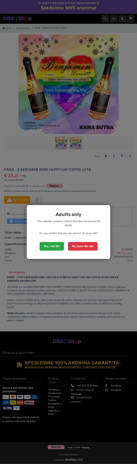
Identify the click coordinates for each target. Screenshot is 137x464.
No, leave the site (83, 246)
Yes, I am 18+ (52, 246)
